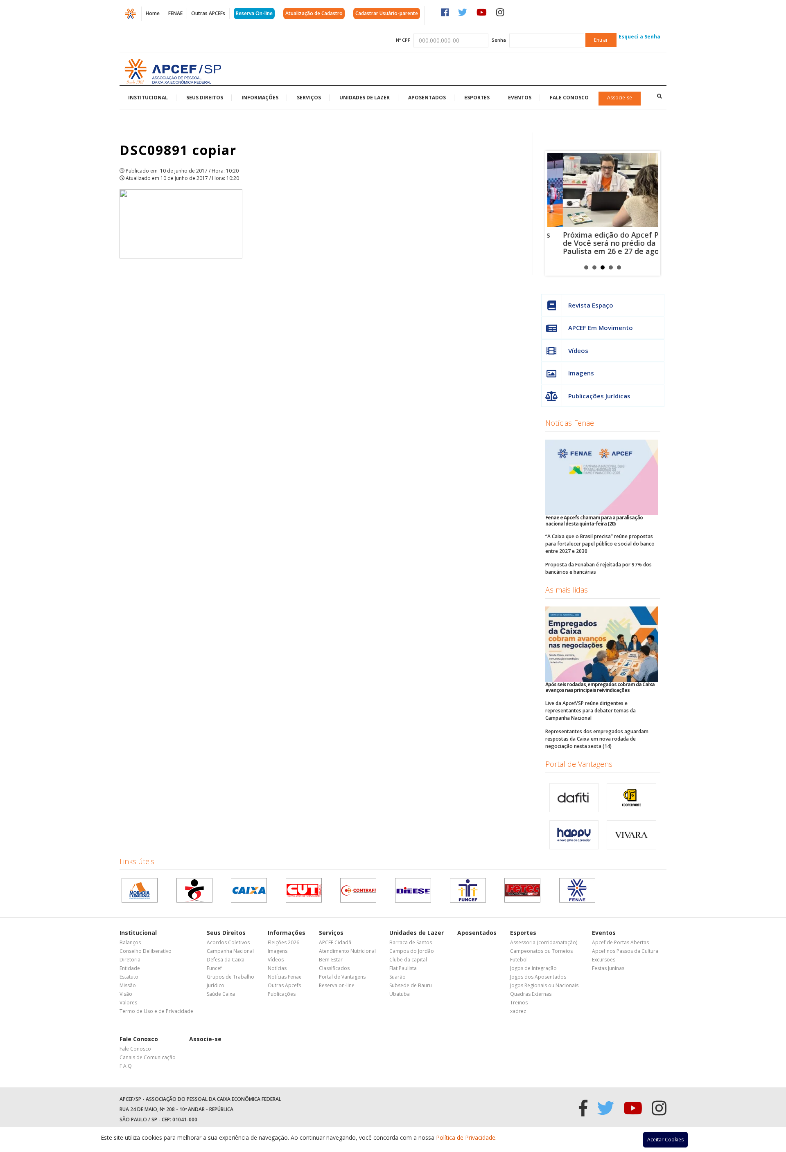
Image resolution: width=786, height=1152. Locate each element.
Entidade (130, 968)
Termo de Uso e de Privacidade (156, 1011)
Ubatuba (399, 993)
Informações (260, 97)
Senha (499, 40)
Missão (128, 985)
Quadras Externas (530, 993)
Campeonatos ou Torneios (541, 951)
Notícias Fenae (569, 423)
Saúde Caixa (221, 993)
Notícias (277, 968)
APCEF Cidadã (335, 942)
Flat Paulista (403, 968)
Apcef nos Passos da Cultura (625, 951)
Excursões (603, 959)
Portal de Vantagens (578, 764)
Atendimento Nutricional (347, 951)
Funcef (214, 968)
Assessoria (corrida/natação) (543, 942)
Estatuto (129, 976)
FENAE (175, 13)
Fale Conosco (569, 97)
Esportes (477, 97)
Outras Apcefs (284, 985)
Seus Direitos (204, 97)
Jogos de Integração (533, 968)
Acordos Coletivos (228, 942)
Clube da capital (408, 959)
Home (153, 13)
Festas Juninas (608, 968)
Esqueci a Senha (639, 36)
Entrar (601, 39)
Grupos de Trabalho (230, 976)
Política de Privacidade (465, 1137)
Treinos (519, 1002)
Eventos (519, 97)
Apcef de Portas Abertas (620, 942)
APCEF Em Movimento (600, 327)
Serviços (309, 97)
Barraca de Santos (410, 942)
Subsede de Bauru (410, 985)
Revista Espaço (590, 305)
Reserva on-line (337, 985)
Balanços (130, 942)
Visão (126, 993)
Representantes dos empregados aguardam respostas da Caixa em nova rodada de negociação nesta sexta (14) (596, 739)
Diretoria (130, 959)
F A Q (126, 1065)
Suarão (397, 976)
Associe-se (619, 97)
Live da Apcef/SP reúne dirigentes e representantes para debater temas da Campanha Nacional (590, 710)
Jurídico (215, 985)
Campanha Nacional (230, 951)
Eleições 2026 (283, 942)
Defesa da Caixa (225, 959)
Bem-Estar (331, 959)
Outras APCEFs (208, 13)
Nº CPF (403, 40)
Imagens (581, 373)
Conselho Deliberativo (146, 951)
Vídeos (578, 350)
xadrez (518, 1011)
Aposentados (427, 97)
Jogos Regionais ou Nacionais (544, 985)
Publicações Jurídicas (599, 396)
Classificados (334, 968)
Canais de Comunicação (148, 1057)
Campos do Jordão (411, 951)
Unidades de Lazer (364, 97)
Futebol (519, 959)
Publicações (282, 993)
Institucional (148, 97)
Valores (128, 1002)
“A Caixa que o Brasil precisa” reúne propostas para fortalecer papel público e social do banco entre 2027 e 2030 (600, 544)
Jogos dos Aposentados (538, 976)
